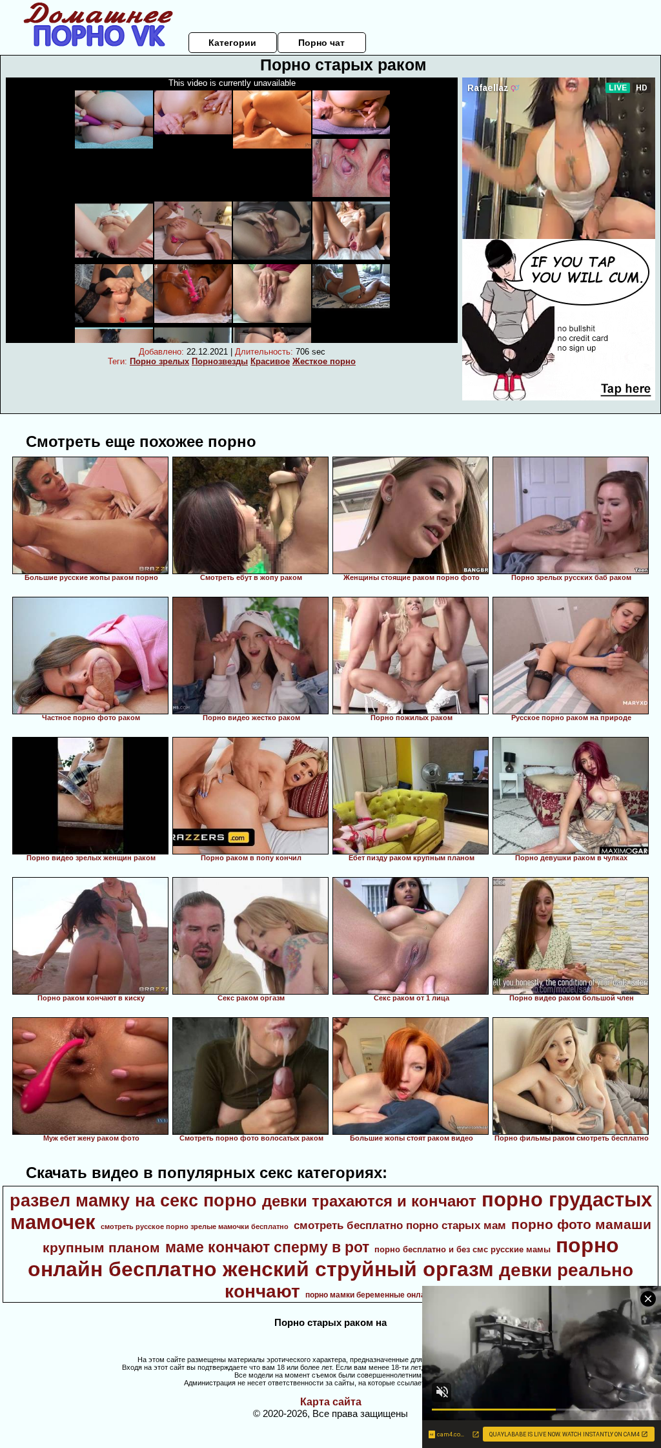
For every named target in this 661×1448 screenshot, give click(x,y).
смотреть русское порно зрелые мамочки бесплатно (195, 1226)
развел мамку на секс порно (133, 1200)
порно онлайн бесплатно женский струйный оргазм (323, 1257)
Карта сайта (330, 1401)
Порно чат (321, 42)
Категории (232, 42)
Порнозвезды (220, 361)
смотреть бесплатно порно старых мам (400, 1225)
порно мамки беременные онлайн (369, 1294)
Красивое (270, 361)
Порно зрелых (159, 361)
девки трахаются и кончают (369, 1201)
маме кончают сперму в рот (267, 1247)
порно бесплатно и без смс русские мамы (462, 1249)
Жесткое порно (324, 361)
